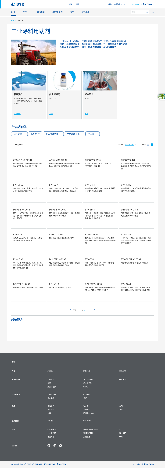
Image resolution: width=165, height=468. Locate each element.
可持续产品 (51, 394)
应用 (13, 362)
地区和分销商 (88, 379)
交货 (121, 429)
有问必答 (50, 406)
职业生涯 (122, 379)
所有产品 (86, 371)
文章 (49, 413)
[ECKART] (37, 464)
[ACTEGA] (62, 464)
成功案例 (50, 398)
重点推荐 (122, 371)
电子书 (85, 406)
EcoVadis (86, 394)
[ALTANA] (149, 464)
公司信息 (50, 379)
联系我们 (50, 421)
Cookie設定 (51, 429)
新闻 (49, 383)
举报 (121, 437)
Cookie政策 (51, 433)
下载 (121, 409)
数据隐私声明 (88, 433)
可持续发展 (16, 394)
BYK (12, 20)
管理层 (85, 387)
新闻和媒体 (51, 387)
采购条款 (86, 437)
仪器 (77, 4)
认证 (85, 398)
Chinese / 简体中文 (115, 4)
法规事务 (86, 409)
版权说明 (122, 433)
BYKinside (87, 421)
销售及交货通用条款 (91, 429)
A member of (137, 4)
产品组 (50, 371)
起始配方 (50, 409)
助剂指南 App (88, 413)
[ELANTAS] (49, 464)
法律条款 (50, 437)
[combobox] (38, 174)
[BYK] (28, 464)
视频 (121, 406)
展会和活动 (87, 383)
